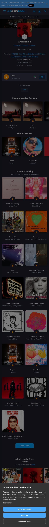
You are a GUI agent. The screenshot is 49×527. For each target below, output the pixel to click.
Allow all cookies (24, 509)
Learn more (7, 503)
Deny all (24, 515)
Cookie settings (24, 521)
